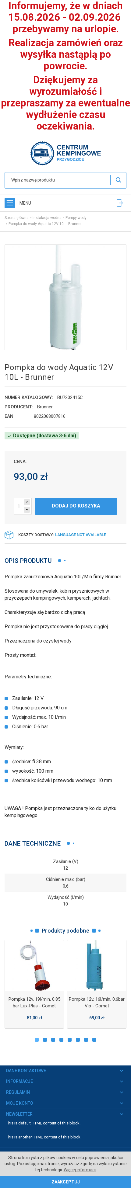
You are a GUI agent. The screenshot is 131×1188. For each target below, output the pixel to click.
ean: (10, 416)
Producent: (19, 407)
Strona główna (17, 218)
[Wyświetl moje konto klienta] (120, 203)
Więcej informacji (80, 1169)
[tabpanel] (34, 984)
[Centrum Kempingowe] (65, 153)
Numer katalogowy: (29, 397)
